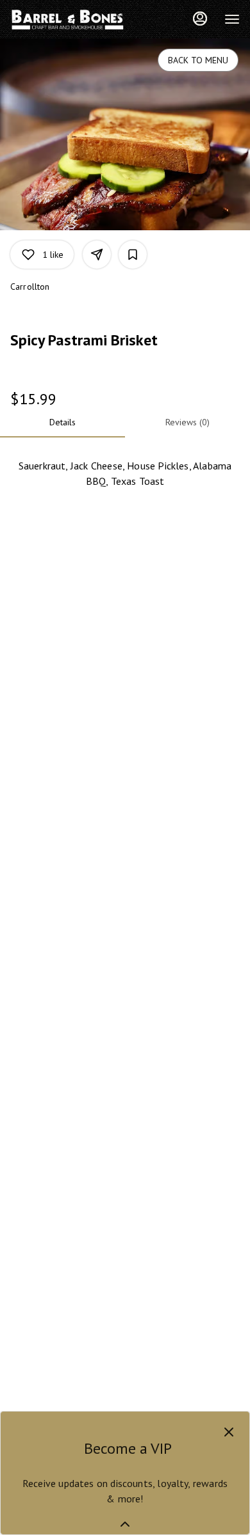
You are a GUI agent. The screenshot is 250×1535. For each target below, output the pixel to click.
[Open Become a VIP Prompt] (125, 1524)
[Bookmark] (133, 254)
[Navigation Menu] (232, 19)
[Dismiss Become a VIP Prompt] (228, 1432)
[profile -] (200, 18)
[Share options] (97, 254)
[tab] (62, 422)
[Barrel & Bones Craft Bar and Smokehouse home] (68, 19)
